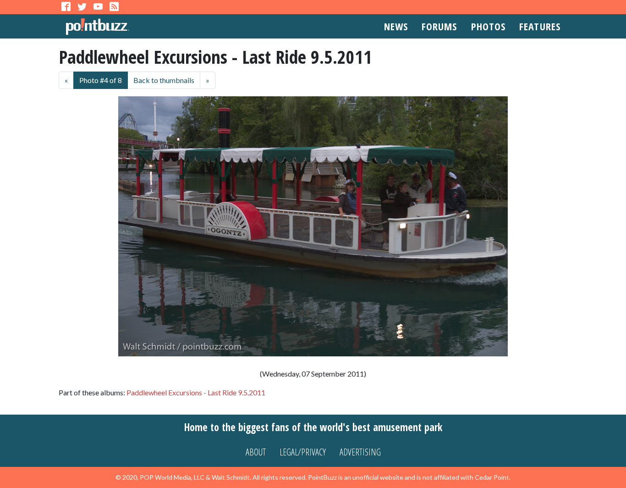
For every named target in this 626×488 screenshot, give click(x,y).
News (396, 26)
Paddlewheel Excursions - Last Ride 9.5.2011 (195, 392)
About (256, 452)
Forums (439, 26)
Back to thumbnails (163, 80)
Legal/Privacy (303, 452)
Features (539, 26)
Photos (488, 26)
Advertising (360, 452)
